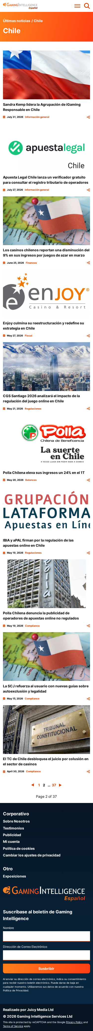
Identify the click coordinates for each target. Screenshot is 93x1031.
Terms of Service (13, 1026)
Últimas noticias (16, 21)
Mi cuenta (11, 841)
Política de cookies (19, 848)
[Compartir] (88, 117)
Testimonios (13, 828)
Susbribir (46, 968)
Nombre (8, 928)
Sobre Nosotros (16, 821)
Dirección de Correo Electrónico (25, 947)
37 (54, 785)
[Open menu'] (77, 6)
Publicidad (12, 835)
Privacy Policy (74, 1022)
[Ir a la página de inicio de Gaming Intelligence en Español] (20, 6)
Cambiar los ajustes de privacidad (32, 855)
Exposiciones (14, 876)
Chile (38, 21)
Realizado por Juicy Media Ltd (28, 1009)
